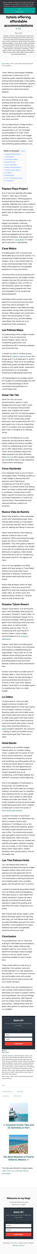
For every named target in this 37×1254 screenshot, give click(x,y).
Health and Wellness (8, 43)
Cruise (4, 41)
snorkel (16, 47)
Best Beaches (15, 37)
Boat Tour (30, 39)
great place (6, 1096)
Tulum (9, 50)
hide (22, 151)
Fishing (25, 41)
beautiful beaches (8, 1091)
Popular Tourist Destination (22, 45)
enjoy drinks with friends (12, 810)
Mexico (21, 43)
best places (20, 1091)
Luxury (16, 43)
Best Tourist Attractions (17, 39)
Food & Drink (31, 41)
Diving (20, 41)
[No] (35, 7)
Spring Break (31, 47)
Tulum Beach (19, 240)
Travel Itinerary (25, 48)
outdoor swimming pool (21, 356)
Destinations (14, 41)
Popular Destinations (9, 45)
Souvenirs (21, 47)
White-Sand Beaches (20, 54)
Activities (6, 36)
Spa (25, 47)
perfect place (16, 1096)
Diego (19, 28)
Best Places (23, 37)
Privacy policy (19, 12)
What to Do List (7, 52)
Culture (8, 41)
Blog (26, 39)
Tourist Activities (8, 48)
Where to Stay (24, 52)
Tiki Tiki (10, 457)
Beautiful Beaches (21, 36)
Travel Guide (17, 48)
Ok (19, 9)
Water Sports (30, 50)
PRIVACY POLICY (18, 1245)
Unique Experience (21, 50)
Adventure (12, 36)
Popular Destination (28, 43)
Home (3, 63)
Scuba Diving (9, 47)
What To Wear (16, 52)
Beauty (28, 36)
